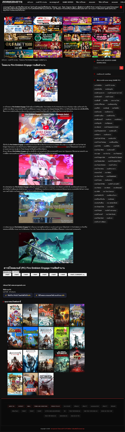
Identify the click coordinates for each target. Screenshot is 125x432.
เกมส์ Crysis (98, 180)
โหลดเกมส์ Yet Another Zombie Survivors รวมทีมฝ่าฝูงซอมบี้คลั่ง (61, 369)
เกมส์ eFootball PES (114, 161)
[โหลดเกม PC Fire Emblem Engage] (46, 185)
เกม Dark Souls (110, 214)
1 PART (7, 275)
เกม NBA (97, 191)
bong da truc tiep (106, 411)
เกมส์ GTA (116, 146)
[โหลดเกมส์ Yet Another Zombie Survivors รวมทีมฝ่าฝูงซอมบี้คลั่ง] (61, 361)
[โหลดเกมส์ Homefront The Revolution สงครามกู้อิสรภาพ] (46, 384)
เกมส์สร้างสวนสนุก (110, 210)
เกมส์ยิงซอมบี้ (98, 119)
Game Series (68, 2)
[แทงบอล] (106, 45)
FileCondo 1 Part (7, 272)
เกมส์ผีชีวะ (107, 146)
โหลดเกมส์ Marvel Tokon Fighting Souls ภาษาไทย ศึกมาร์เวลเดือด (15, 323)
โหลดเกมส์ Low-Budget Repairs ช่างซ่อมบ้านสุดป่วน (30, 392)
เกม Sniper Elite (99, 207)
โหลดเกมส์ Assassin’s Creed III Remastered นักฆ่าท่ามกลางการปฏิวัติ (77, 346)
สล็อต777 (85, 406)
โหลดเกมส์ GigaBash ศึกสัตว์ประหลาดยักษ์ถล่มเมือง (15, 346)
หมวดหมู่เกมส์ (54, 2)
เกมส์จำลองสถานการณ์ (115, 93)
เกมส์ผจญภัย (109, 89)
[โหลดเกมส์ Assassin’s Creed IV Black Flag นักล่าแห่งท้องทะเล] (46, 338)
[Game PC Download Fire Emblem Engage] (46, 263)
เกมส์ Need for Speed (115, 157)
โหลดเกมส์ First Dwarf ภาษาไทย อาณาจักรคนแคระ (77, 323)
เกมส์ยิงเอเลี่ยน (113, 142)
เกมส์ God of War (99, 184)
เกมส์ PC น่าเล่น (41, 2)
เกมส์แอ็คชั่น (98, 89)
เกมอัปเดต (111, 199)
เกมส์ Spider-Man (99, 161)
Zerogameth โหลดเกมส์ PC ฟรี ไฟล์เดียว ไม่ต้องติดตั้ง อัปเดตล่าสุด (67, 428)
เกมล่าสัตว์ (110, 207)
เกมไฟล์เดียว (98, 85)
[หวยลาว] (18, 54)
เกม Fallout (97, 188)
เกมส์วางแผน (109, 97)
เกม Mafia (108, 172)
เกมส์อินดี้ (97, 100)
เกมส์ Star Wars (99, 150)
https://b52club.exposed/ (52, 411)
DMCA (28, 406)
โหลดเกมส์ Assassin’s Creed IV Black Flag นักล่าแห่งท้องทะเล (46, 346)
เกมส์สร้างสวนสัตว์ (113, 184)
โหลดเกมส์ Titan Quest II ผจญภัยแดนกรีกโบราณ (30, 323)
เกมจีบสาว (97, 134)
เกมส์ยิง (105, 100)
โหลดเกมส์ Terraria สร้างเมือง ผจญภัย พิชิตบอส (30, 346)
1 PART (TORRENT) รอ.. (77, 275)
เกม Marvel (97, 127)
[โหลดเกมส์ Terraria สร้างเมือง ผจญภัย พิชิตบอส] (30, 338)
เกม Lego (97, 153)
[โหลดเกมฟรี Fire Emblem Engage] (46, 222)
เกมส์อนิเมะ (118, 119)
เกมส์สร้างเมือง (98, 116)
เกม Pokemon (117, 153)
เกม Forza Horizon (100, 165)
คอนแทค (92, 2)
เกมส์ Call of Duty (99, 138)
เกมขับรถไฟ (112, 138)
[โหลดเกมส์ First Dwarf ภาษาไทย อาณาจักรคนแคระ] (77, 315)
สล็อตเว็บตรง (15, 411)
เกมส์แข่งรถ (107, 134)
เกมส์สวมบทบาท (99, 93)
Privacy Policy (55, 406)
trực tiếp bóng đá (50, 416)
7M (64, 411)
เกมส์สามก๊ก (112, 131)
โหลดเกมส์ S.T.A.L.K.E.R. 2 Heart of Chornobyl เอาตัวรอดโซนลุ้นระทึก (62, 323)
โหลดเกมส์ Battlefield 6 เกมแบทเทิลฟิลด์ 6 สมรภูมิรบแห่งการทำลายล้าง (46, 369)
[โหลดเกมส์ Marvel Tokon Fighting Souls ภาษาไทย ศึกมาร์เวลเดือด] (14, 315)
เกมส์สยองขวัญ (112, 104)
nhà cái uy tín (75, 416)
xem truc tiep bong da (90, 411)
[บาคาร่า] (77, 45)
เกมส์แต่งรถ (108, 180)
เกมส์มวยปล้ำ (111, 150)
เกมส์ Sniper (98, 210)
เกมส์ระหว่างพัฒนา (100, 222)
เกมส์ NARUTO (99, 195)
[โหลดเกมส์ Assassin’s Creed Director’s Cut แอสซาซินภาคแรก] (30, 361)
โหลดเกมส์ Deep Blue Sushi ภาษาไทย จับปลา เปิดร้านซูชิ (46, 323)
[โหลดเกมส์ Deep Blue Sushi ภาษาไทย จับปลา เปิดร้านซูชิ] (46, 315)
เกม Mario (107, 188)
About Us (11, 406)
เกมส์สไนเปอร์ (98, 214)
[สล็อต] (77, 54)
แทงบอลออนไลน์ (95, 406)
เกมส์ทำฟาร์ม (111, 116)
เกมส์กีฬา (97, 108)
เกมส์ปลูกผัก (98, 123)
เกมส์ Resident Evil (100, 131)
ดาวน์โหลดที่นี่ (15, 272)
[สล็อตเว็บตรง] (47, 54)
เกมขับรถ (108, 119)
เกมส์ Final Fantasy (100, 142)
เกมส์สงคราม (109, 112)
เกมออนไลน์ (98, 172)
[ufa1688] (18, 45)
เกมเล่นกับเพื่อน (99, 203)
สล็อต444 (76, 406)
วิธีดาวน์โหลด (80, 2)
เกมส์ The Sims (99, 169)
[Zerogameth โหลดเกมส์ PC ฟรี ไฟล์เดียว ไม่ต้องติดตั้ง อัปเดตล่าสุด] (12, 2)
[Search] (121, 68)
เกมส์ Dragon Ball (99, 157)
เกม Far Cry (106, 153)
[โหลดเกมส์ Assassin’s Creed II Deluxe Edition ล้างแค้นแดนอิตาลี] (14, 361)
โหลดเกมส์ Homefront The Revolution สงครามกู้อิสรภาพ (46, 392)
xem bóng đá (63, 416)
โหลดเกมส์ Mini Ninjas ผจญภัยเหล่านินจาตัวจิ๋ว (61, 346)
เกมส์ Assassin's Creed (111, 127)
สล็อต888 (113, 406)
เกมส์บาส (109, 218)
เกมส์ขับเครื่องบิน (99, 199)
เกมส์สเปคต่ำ (98, 97)
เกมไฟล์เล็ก (115, 108)
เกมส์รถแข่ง (98, 112)
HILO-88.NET (67, 406)
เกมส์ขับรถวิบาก (111, 195)
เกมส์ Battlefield (111, 176)
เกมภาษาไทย (115, 100)
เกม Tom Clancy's (108, 191)
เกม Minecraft (117, 188)
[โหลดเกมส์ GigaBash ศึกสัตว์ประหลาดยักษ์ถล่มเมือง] (14, 338)
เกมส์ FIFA (97, 146)
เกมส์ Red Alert (98, 218)
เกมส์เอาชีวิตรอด (99, 104)
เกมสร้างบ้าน (113, 165)
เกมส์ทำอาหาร (111, 169)
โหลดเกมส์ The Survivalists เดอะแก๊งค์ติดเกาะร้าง (15, 392)
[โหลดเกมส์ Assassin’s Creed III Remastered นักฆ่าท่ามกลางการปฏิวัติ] (77, 338)
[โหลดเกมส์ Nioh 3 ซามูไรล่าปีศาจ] (77, 361)
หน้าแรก (30, 2)
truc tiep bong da (74, 411)
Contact (20, 406)
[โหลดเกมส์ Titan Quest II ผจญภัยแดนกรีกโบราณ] (30, 315)
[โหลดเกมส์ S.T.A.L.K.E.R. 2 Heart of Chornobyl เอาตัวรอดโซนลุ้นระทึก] (61, 315)
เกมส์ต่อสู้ (106, 108)
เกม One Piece (98, 176)
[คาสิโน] (47, 45)
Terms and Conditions (40, 406)
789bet (24, 411)
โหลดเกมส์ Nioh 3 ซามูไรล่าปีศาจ (77, 369)
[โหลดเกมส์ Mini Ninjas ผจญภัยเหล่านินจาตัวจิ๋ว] (61, 338)
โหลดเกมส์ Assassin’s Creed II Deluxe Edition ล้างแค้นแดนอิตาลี (15, 369)
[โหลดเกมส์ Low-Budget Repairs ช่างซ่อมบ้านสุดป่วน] (30, 384)
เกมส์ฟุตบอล (108, 123)
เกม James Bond (112, 203)
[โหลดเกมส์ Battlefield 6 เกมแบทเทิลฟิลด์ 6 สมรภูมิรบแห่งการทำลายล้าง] (46, 361)
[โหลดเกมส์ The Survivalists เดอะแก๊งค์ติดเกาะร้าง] (14, 384)
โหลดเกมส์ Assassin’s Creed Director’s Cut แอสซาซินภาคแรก (30, 369)
